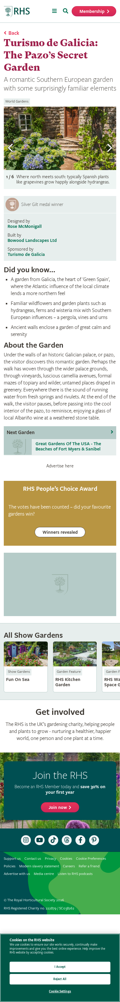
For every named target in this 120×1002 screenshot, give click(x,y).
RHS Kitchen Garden (75, 667)
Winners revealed (60, 532)
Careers (69, 866)
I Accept (60, 967)
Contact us (32, 859)
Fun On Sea (26, 667)
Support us (12, 859)
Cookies (66, 859)
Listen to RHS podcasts (75, 874)
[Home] (17, 12)
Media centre (44, 874)
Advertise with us (17, 874)
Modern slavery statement (39, 866)
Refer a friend (89, 866)
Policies (9, 866)
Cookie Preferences (91, 859)
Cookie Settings (60, 991)
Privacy (50, 859)
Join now (58, 807)
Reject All (59, 979)
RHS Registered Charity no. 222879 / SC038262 (39, 908)
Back (13, 33)
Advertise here (60, 466)
